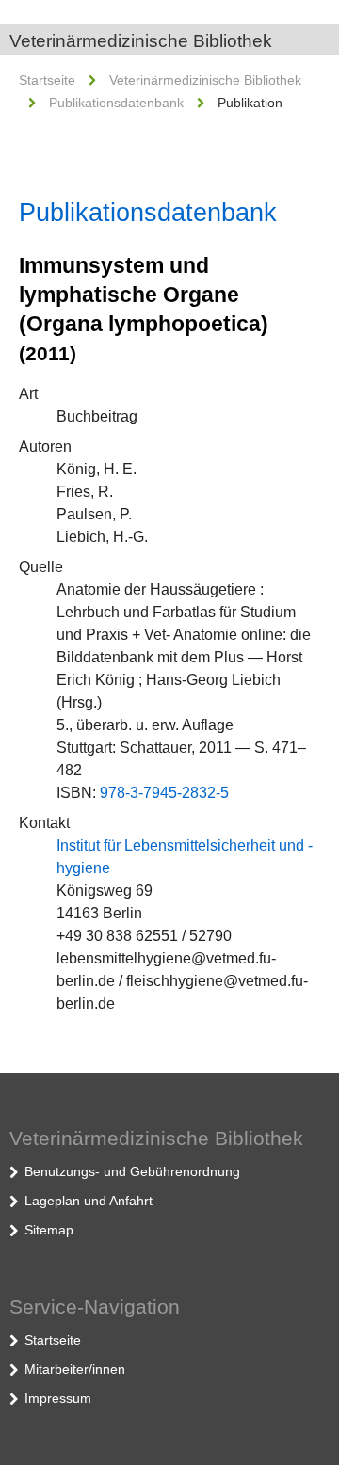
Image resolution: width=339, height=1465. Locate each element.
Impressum (57, 1398)
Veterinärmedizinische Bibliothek (140, 41)
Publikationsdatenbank (116, 102)
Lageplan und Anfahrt (88, 1200)
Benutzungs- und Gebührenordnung (132, 1171)
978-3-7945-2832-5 (164, 793)
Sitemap (48, 1229)
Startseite (47, 80)
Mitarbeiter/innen (74, 1369)
